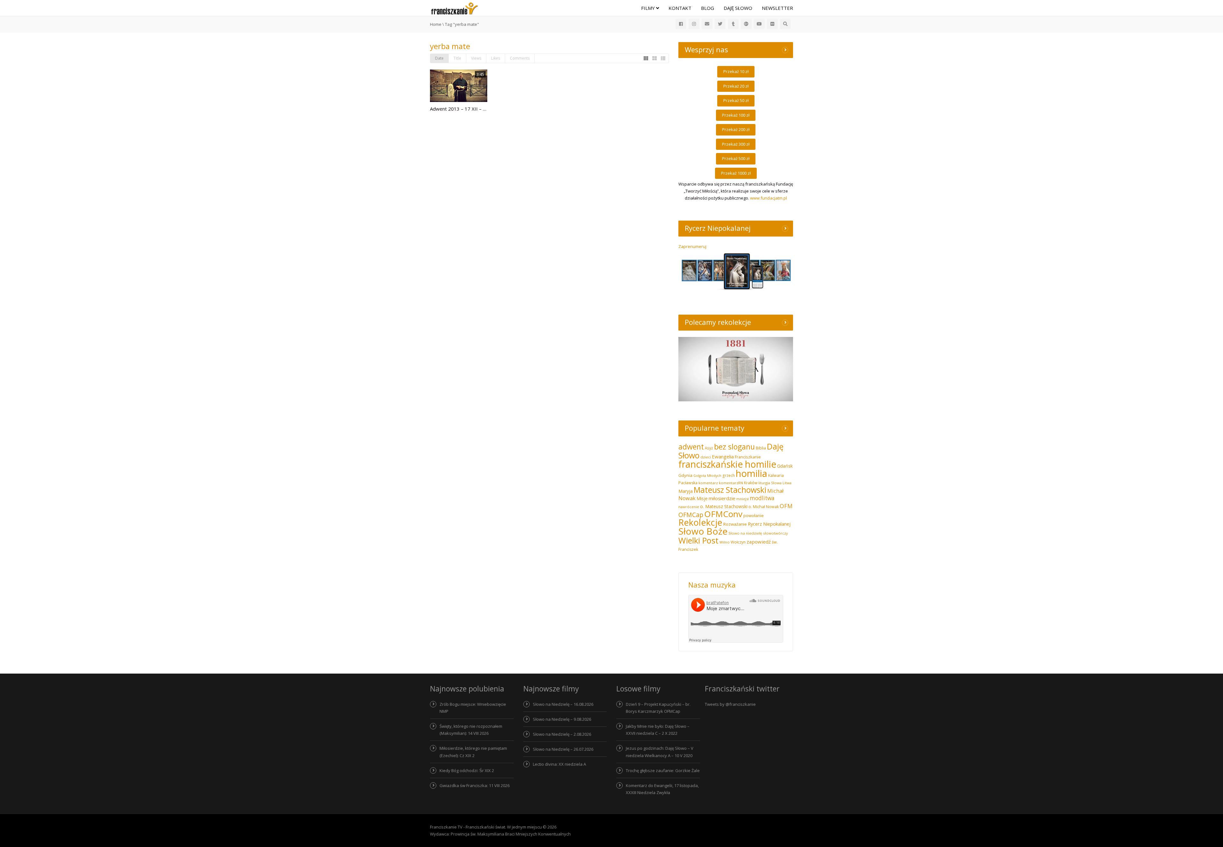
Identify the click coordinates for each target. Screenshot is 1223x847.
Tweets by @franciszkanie (730, 704)
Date (439, 58)
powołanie (753, 515)
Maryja (685, 491)
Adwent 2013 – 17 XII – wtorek (464, 109)
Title (457, 58)
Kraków (750, 483)
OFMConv (723, 514)
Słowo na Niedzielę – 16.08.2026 (563, 704)
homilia (751, 473)
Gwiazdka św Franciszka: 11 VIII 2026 (475, 785)
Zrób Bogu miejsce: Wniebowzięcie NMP (473, 707)
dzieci (705, 457)
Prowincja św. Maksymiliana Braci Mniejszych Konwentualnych (511, 834)
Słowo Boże (702, 531)
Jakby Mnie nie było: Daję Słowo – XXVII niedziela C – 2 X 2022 (658, 729)
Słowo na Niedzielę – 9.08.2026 (562, 719)
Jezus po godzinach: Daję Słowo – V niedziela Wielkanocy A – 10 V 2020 (659, 751)
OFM (786, 506)
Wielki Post (698, 540)
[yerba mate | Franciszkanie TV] (454, 8)
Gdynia (685, 475)
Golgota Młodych (707, 475)
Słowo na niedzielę (745, 533)
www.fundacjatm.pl (768, 198)
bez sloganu (734, 447)
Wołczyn (738, 541)
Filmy (648, 8)
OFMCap (690, 514)
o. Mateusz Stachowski (723, 506)
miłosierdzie (722, 498)
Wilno (724, 542)
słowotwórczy (775, 533)
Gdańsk (785, 466)
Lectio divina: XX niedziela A (559, 764)
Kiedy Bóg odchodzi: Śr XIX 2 (467, 770)
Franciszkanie (748, 457)
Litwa (787, 482)
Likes (495, 58)
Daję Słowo (738, 8)
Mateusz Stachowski (730, 490)
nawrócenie (688, 506)
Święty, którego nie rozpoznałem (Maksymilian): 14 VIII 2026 (471, 729)
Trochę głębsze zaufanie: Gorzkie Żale (663, 770)
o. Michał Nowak (763, 506)
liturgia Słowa (770, 482)
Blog (707, 8)
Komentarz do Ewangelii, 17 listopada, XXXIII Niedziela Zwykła (662, 789)
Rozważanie (735, 524)
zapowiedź (759, 541)
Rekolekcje (700, 522)
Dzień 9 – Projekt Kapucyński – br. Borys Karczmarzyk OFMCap (658, 707)
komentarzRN (731, 482)
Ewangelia (723, 456)
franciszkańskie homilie (727, 464)
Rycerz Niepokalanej (769, 524)
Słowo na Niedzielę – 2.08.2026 (562, 734)
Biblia (761, 448)
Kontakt (680, 8)
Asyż (709, 447)
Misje (702, 498)
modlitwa (762, 498)
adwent (691, 447)
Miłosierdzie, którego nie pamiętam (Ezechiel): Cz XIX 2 (473, 751)
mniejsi (742, 498)
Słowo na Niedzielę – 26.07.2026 (563, 749)
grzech (728, 475)
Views (476, 58)
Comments (520, 58)
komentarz (708, 482)
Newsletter (777, 8)
